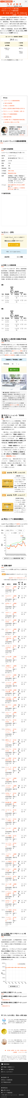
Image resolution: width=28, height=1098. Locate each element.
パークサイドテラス (8, 786)
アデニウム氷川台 (8, 749)
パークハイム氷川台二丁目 (8, 647)
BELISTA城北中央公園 (8, 690)
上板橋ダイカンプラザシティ (8, 667)
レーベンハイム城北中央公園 (8, 893)
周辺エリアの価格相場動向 (10, 114)
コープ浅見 (8, 835)
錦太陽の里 (8, 802)
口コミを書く (14, 245)
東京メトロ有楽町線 (20, 188)
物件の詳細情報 (8, 103)
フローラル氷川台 (8, 720)
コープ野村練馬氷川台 (8, 759)
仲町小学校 (11, 170)
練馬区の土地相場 (9, 355)
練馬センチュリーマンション (8, 741)
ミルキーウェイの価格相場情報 (11, 100)
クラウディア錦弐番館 (8, 698)
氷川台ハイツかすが (8, 794)
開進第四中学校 (12, 173)
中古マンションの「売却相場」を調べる (13, 111)
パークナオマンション (8, 683)
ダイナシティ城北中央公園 (8, 638)
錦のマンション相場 (17, 351)
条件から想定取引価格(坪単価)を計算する (14, 108)
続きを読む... (22, 134)
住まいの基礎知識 (7, 1080)
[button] (11, 530)
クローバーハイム (8, 713)
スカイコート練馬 (8, 779)
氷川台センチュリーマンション (8, 730)
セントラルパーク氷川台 (8, 844)
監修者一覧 (6, 1077)
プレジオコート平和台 (8, 819)
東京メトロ (11, 188)
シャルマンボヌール (8, 675)
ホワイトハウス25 (8, 587)
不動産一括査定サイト (9, 1067)
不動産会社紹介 (7, 1082)
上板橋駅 (14, 15)
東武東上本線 (23, 13)
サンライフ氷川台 (8, 620)
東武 (18, 13)
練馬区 (12, 13)
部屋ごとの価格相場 (9, 105)
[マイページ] (14, 1)
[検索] (2, 1)
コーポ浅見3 (8, 861)
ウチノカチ (4, 1095)
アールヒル (8, 876)
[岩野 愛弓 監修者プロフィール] (19, 129)
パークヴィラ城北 (8, 854)
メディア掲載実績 (7, 1092)
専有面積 (6, 364)
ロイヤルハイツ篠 (8, 869)
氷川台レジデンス (8, 901)
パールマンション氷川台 (8, 919)
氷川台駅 (11, 189)
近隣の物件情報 (7, 117)
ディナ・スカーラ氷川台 (8, 769)
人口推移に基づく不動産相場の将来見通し (14, 119)
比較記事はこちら (10, 456)
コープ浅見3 (8, 910)
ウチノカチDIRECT (8, 1072)
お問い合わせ (6, 1090)
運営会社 (5, 1088)
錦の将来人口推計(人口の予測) (12, 122)
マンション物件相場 (8, 1069)
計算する (15, 370)
